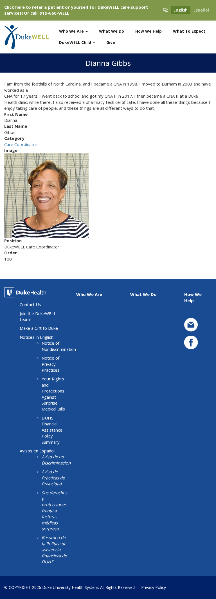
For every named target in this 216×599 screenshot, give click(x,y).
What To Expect (189, 31)
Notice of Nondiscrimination (59, 346)
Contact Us (30, 304)
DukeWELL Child (75, 42)
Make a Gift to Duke (39, 328)
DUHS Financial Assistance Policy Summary (52, 430)
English (181, 10)
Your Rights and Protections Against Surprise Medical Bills (53, 394)
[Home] (28, 37)
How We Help (148, 31)
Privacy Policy (153, 587)
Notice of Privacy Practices (51, 364)
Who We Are (72, 31)
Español (201, 10)
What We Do (111, 31)
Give (110, 42)
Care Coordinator (20, 144)
